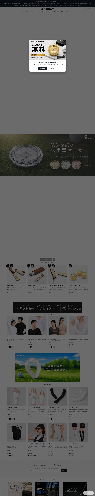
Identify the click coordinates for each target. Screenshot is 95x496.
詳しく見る (42, 68)
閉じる (52, 68)
